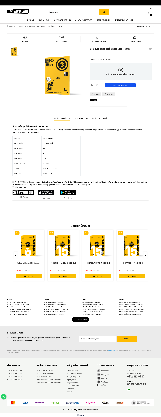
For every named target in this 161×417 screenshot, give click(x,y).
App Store (46, 198)
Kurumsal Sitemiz (124, 20)
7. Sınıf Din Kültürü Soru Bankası (92, 312)
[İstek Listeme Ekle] (92, 85)
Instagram (105, 374)
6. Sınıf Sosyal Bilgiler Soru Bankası (56, 309)
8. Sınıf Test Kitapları (14, 379)
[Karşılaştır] (97, 85)
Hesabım (70, 389)
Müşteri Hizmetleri (134, 373)
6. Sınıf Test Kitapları (14, 373)
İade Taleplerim (73, 386)
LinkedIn (104, 378)
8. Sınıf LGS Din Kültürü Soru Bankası (131, 312)
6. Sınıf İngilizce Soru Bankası (54, 314)
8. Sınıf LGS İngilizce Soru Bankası (130, 314)
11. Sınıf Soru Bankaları (45, 376)
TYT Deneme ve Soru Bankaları (49, 383)
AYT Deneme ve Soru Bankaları (49, 379)
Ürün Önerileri (99, 118)
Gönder (127, 339)
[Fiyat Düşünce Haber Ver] (102, 85)
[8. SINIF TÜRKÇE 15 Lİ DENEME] (132, 245)
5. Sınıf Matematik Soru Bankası (18, 304)
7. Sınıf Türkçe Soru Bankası (91, 302)
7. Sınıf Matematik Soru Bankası (92, 304)
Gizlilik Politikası (72, 370)
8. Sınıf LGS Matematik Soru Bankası (131, 304)
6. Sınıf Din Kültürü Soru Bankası (55, 312)
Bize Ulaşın (131, 370)
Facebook (105, 371)
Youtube (104, 382)
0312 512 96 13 (136, 376)
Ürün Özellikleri (62, 118)
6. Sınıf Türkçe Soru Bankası (53, 302)
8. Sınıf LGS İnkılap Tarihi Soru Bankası (131, 309)
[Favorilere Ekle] (150, 49)
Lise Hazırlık (43, 20)
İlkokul (30, 20)
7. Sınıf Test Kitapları (14, 376)
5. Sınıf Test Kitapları (14, 370)
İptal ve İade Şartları (74, 373)
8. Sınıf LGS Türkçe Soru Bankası (130, 302)
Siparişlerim (71, 379)
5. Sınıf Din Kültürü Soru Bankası (18, 312)
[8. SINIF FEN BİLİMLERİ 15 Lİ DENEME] (63, 245)
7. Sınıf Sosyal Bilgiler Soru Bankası (93, 309)
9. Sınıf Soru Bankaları (45, 370)
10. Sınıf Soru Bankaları (45, 373)
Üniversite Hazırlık (62, 20)
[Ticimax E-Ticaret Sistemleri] (80, 415)
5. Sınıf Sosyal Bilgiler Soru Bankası (19, 309)
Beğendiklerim (72, 383)
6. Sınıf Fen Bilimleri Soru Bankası (55, 307)
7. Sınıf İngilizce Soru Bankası (91, 314)
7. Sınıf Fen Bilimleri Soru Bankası (93, 307)
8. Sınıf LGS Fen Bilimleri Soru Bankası (131, 307)
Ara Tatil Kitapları (84, 20)
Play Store (68, 198)
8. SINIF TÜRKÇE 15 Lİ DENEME (132, 263)
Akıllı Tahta (23, 197)
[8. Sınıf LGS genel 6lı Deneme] (28, 245)
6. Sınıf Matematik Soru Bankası (55, 304)
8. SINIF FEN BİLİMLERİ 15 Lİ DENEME (63, 263)
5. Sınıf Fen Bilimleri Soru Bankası (18, 307)
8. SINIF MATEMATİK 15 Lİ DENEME (98, 263)
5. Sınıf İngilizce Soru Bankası (17, 314)
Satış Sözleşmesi (73, 376)
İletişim (70, 392)
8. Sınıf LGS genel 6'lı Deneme (28, 263)
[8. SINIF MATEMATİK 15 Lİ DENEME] (97, 245)
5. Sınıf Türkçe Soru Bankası (16, 302)
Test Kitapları (103, 20)
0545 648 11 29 (136, 384)
